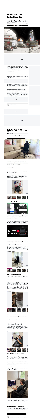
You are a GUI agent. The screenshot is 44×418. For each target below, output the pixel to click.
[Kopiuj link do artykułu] (27, 138)
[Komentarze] (25, 138)
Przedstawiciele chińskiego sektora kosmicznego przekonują (14, 66)
